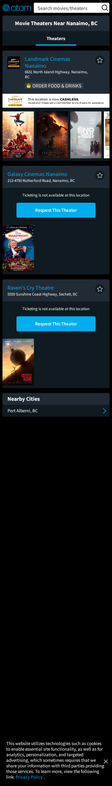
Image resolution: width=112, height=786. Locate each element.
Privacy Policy (30, 777)
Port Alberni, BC (22, 410)
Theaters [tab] (56, 38)
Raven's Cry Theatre (30, 287)
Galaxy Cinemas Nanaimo (37, 174)
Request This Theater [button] (56, 210)
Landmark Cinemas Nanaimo (47, 62)
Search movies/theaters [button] (62, 8)
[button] (100, 60)
